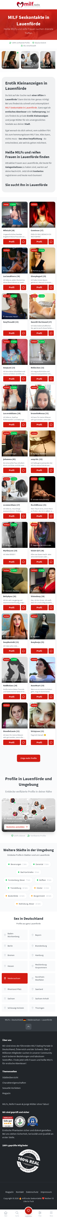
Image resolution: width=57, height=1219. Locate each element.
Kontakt (20, 1191)
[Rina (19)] (36, 804)
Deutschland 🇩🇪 (19, 1019)
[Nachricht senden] (23, 241)
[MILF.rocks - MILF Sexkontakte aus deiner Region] (28, 5)
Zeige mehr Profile (28, 758)
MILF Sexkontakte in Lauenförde (21, 107)
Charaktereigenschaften (14, 1082)
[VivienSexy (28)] (20, 809)
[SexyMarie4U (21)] (42, 807)
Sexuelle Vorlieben (11, 1087)
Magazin (6, 1093)
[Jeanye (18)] (15, 814)
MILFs (7, 1019)
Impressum (46, 1191)
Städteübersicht (10, 1077)
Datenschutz (32, 1191)
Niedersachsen (33, 1019)
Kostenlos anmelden (15, 827)
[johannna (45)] (34, 812)
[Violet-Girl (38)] (12, 800)
